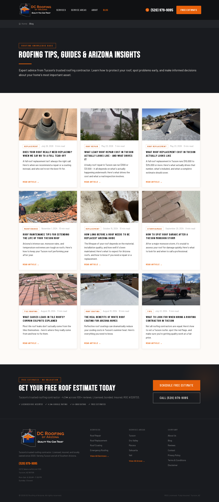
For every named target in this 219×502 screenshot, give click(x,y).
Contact (171, 450)
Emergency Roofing (99, 450)
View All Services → (99, 456)
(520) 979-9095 (162, 10)
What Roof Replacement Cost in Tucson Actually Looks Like (170, 153)
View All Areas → (137, 461)
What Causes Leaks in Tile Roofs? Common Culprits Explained (44, 318)
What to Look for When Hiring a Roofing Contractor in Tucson (171, 318)
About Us (172, 435)
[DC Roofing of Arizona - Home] (35, 10)
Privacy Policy (174, 455)
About (95, 9)
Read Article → (31, 182)
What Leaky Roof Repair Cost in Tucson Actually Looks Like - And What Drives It (108, 155)
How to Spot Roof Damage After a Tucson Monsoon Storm (167, 236)
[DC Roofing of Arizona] (51, 437)
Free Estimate (189, 9)
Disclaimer (173, 465)
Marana (132, 445)
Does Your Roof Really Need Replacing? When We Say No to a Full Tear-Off (47, 153)
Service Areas (78, 9)
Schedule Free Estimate (177, 385)
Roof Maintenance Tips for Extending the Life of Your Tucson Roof (46, 236)
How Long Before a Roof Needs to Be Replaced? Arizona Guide (107, 236)
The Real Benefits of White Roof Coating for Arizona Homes (104, 318)
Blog (105, 9)
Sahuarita (133, 450)
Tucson (132, 435)
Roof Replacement (98, 440)
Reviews (171, 445)
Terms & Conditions (177, 460)
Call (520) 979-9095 (174, 398)
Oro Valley (133, 440)
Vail (130, 455)
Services (61, 9)
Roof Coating (96, 445)
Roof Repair (95, 435)
